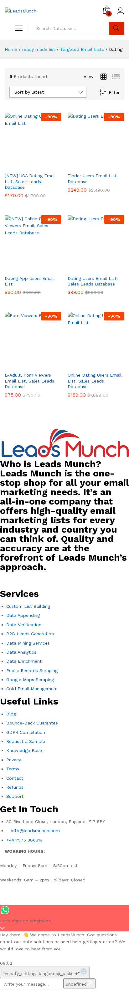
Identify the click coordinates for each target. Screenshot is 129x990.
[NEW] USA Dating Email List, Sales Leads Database (30, 181)
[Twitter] (42, 579)
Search (116, 28)
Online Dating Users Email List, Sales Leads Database (94, 381)
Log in (120, 15)
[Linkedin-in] (59, 579)
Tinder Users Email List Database (92, 178)
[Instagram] (25, 579)
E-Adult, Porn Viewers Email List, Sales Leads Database (29, 381)
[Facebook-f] (8, 579)
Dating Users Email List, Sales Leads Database (93, 281)
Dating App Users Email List (29, 281)
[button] (26, 165)
